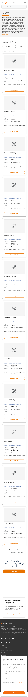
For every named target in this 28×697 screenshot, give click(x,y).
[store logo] (11, 3)
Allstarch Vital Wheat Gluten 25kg (13, 194)
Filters (8, 46)
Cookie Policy (21, 682)
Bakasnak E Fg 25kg (9, 359)
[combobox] (14, 6)
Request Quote (14, 90)
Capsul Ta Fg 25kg (9, 523)
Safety (2, 645)
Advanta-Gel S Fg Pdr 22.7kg (11, 70)
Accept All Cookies (14, 692)
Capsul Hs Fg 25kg (9, 482)
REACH (3, 652)
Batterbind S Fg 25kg (9, 400)
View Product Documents (14, 74)
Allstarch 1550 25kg (9, 111)
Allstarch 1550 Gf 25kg (10, 153)
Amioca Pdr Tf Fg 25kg (10, 276)
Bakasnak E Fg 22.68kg (10, 317)
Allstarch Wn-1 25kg (9, 235)
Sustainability (4, 647)
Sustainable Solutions (6, 650)
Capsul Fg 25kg (8, 441)
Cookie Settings (14, 689)
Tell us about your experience (14, 614)
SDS (5, 74)
